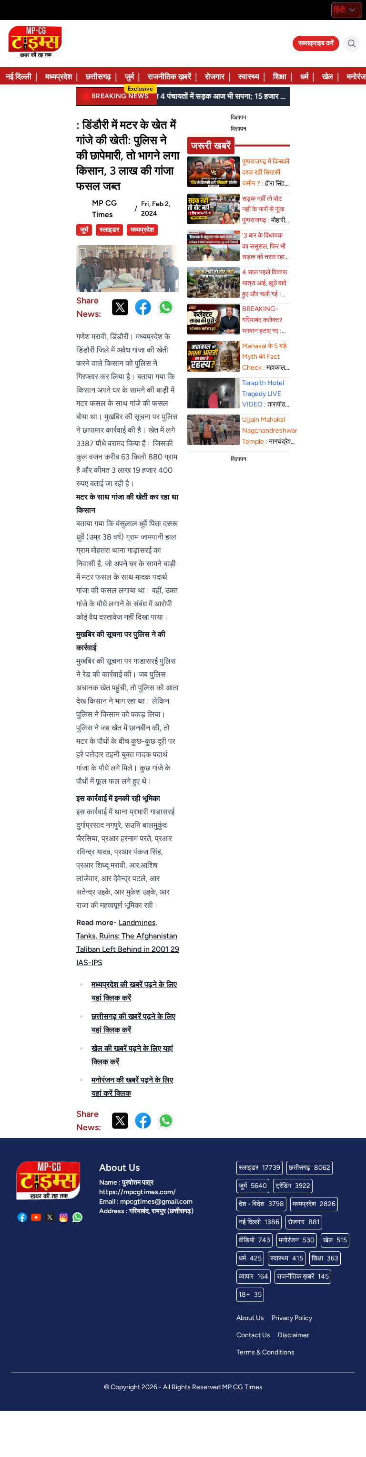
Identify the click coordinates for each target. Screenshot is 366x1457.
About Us (250, 1318)
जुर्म (129, 76)
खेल (327, 76)
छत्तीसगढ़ (98, 76)
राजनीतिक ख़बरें (169, 76)
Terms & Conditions (265, 1352)
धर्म (304, 76)
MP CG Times (242, 1387)
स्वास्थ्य (248, 76)
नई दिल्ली (18, 76)
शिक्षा (279, 76)
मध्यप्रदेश (58, 76)
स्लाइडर (109, 230)
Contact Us (253, 1335)
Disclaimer (293, 1335)
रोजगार (214, 76)
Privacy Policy (292, 1318)
